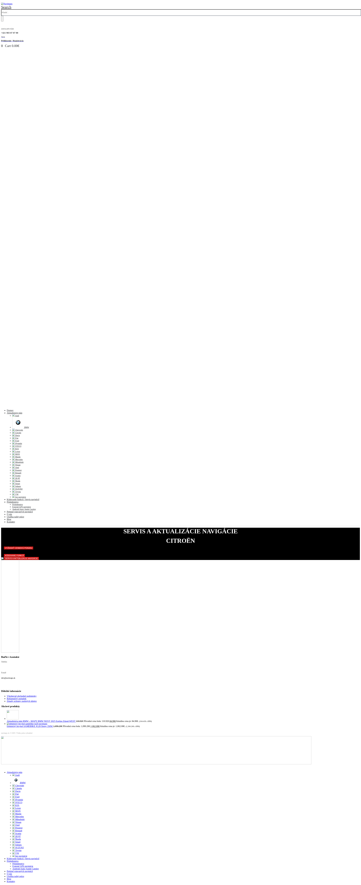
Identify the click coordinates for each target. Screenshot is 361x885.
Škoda (17, 481)
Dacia (17, 435)
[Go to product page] (183, 715)
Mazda (17, 457)
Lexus (17, 451)
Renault (18, 473)
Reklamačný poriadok (16, 698)
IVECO (18, 446)
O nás (9, 514)
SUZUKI (19, 489)
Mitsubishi (19, 462)
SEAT (17, 478)
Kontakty (11, 522)
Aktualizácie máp (14, 413)
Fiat (16, 438)
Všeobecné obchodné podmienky (22, 696)
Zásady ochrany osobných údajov (22, 701)
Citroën (18, 433)
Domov (10, 410)
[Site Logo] (6, 4)
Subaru (18, 486)
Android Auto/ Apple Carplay (24, 509)
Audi (17, 416)
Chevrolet (19, 430)
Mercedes (19, 459)
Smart (17, 484)
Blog (9, 519)
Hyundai (18, 443)
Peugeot (18, 470)
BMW (26, 427)
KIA (17, 449)
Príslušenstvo (12, 502)
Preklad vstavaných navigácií (20, 512)
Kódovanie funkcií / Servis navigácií (23, 499)
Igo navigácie (20, 497)
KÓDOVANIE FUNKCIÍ (14, 555)
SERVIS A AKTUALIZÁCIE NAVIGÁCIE (21, 558)
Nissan (17, 465)
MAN (17, 454)
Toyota (18, 492)
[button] (6, 7)
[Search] (2, 18)
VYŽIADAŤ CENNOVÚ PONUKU (18, 548)
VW (16, 494)
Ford (17, 441)
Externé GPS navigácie (21, 507)
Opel (17, 468)
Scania (17, 476)
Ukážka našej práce (15, 517)
